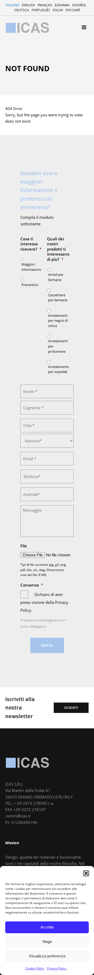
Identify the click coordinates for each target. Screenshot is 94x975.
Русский (73, 10)
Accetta (47, 927)
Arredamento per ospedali (32, 119)
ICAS (27, 762)
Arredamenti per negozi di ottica (38, 105)
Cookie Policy (34, 968)
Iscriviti (71, 708)
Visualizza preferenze (47, 956)
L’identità (18, 62)
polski (58, 10)
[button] (86, 873)
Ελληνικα (62, 5)
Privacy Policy (56, 968)
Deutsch (21, 10)
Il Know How (20, 69)
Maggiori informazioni (31, 267)
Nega (47, 941)
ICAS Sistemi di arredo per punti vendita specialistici (27, 27)
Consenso (31, 585)
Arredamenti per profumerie (34, 112)
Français (45, 5)
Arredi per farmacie (26, 92)
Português (41, 10)
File (23, 545)
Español (79, 5)
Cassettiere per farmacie (31, 98)
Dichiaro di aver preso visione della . (44, 602)
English (28, 5)
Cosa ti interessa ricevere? (31, 244)
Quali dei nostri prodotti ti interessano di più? (58, 249)
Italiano (12, 5)
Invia (47, 645)
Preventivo (29, 284)
